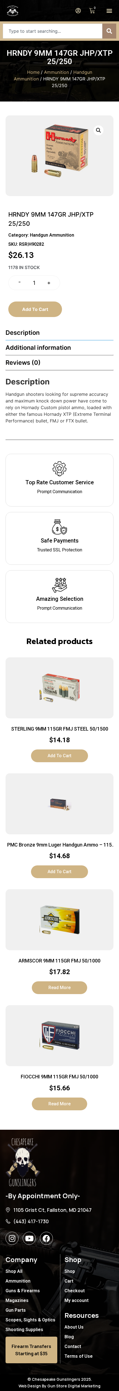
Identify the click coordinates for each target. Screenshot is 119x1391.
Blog (69, 1336)
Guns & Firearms (23, 1290)
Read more (59, 987)
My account (76, 1300)
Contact (72, 1346)
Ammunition (56, 72)
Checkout (74, 1290)
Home (33, 72)
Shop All (14, 1271)
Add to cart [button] (59, 755)
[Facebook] (46, 1238)
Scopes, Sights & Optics (30, 1319)
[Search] (109, 31)
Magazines (17, 1300)
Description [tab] (23, 332)
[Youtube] (29, 1238)
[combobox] (52, 31)
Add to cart (35, 309)
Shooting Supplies (24, 1329)
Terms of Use (78, 1356)
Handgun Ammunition (52, 235)
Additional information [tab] (38, 347)
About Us (74, 1327)
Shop (69, 1271)
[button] (109, 10)
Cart (68, 1281)
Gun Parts (16, 1310)
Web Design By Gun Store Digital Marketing (59, 1386)
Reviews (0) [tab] (23, 362)
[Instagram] (12, 1238)
